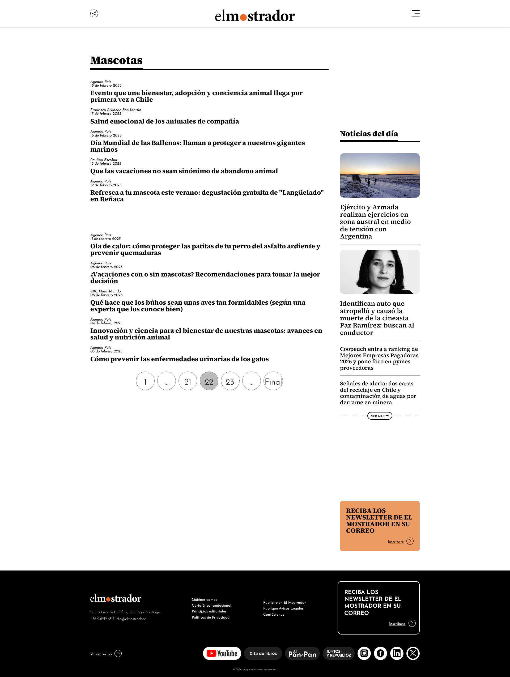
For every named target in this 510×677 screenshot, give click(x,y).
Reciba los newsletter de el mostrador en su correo (379, 520)
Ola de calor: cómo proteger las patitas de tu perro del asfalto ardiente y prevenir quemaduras (205, 249)
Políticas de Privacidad (211, 616)
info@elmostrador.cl (131, 618)
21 (187, 380)
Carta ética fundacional (211, 604)
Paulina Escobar (103, 159)
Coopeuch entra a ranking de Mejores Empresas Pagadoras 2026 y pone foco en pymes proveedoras (379, 358)
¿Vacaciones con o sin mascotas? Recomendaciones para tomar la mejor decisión (205, 277)
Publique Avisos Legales (283, 607)
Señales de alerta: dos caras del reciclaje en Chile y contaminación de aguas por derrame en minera (378, 393)
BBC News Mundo (105, 290)
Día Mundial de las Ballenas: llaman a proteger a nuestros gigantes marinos (197, 146)
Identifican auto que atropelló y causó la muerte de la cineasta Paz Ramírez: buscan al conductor (377, 318)
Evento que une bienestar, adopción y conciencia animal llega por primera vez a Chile (196, 96)
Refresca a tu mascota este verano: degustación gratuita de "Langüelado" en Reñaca (207, 195)
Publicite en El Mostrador (284, 601)
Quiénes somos (204, 599)
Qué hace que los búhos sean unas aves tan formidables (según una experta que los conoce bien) (197, 305)
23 (230, 380)
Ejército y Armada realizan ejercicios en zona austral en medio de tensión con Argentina (375, 222)
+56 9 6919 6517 (102, 618)
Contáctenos (273, 613)
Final (273, 380)
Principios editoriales (209, 610)
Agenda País (100, 81)
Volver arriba (101, 653)
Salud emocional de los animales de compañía (164, 121)
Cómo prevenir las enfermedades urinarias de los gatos (179, 358)
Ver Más (377, 416)
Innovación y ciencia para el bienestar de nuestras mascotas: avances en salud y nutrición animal (206, 334)
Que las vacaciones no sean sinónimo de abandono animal (184, 170)
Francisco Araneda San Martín (115, 109)
